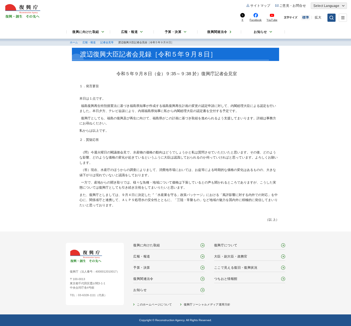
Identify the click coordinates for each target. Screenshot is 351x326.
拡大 (318, 17)
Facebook (256, 20)
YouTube (271, 20)
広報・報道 (129, 32)
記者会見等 (107, 42)
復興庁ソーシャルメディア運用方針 (207, 304)
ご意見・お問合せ (292, 5)
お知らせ (260, 32)
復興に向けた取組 (85, 32)
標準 (305, 17)
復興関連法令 (217, 32)
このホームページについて (154, 304)
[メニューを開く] (343, 18)
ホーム (74, 42)
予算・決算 (173, 32)
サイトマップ (260, 5)
